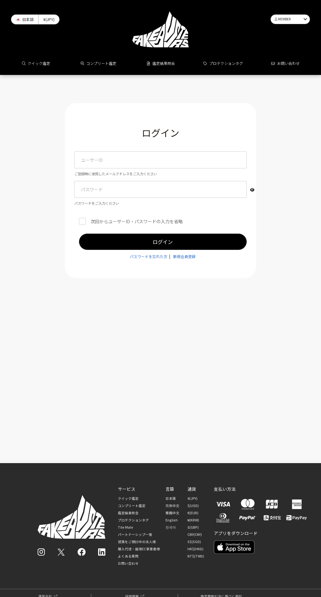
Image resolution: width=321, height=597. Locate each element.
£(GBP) (193, 527)
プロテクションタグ (226, 63)
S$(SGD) (194, 541)
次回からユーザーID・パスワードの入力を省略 (137, 221)
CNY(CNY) (194, 534)
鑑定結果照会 (163, 63)
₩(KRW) (193, 520)
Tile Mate (125, 527)
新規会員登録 (184, 256)
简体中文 (172, 505)
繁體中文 (172, 512)
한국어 (171, 527)
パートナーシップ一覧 (135, 534)
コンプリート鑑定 (101, 63)
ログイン (163, 242)
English (172, 520)
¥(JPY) (192, 498)
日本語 (171, 498)
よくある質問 (128, 556)
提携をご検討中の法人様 (137, 541)
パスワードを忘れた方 (148, 256)
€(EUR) (192, 512)
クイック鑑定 (39, 63)
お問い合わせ (288, 63)
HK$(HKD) (195, 549)
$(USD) (193, 505)
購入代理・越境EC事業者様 (139, 549)
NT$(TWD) (195, 556)
